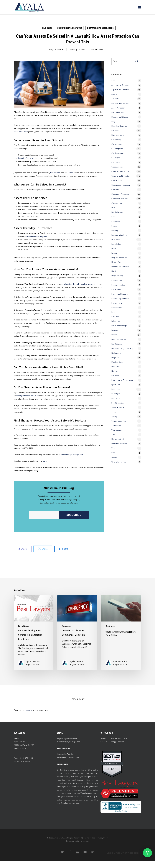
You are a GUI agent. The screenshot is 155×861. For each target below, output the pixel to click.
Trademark (116, 425)
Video (113, 448)
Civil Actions (116, 144)
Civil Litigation (117, 148)
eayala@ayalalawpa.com (67, 738)
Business (47, 27)
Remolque (115, 393)
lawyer (114, 334)
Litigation (115, 357)
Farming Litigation (119, 235)
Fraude (114, 253)
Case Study (116, 139)
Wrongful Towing (118, 462)
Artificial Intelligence (120, 103)
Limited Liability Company (122, 348)
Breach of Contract (119, 126)
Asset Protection (118, 108)
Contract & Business (120, 198)
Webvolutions (83, 841)
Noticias (114, 371)
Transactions (116, 430)
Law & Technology (119, 325)
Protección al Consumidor (122, 380)
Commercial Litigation (100, 27)
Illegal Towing (117, 275)
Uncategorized (117, 439)
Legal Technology (118, 339)
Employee (115, 221)
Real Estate (116, 389)
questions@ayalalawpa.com (69, 741)
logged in (28, 710)
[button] (139, 7)
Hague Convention (119, 257)
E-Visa (114, 216)
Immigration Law (118, 285)
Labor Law (115, 321)
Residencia (115, 398)
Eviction (114, 226)
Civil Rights (115, 157)
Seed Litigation (117, 403)
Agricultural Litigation (120, 89)
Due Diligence (117, 212)
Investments (116, 307)
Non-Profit (115, 366)
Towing (114, 416)
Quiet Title (115, 384)
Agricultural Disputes (120, 85)
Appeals (114, 94)
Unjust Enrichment (119, 443)
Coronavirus (116, 203)
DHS (113, 207)
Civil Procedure (117, 153)
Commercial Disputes (69, 27)
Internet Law (116, 303)
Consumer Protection (120, 194)
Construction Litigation (120, 185)
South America (117, 407)
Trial (113, 434)
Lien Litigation (117, 344)
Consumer (115, 189)
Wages (114, 457)
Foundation (116, 244)
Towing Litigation (118, 421)
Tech (113, 412)
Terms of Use (89, 837)
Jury (113, 312)
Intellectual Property (119, 294)
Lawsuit (114, 330)
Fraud (113, 248)
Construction (116, 180)
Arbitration (115, 98)
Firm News (115, 239)
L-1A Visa (115, 316)
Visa (113, 452)
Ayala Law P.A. (57, 49)
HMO (113, 271)
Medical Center (117, 362)
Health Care (116, 262)
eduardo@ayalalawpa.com (72, 454)
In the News (116, 289)
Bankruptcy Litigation (120, 117)
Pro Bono (115, 375)
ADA (113, 80)
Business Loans (117, 135)
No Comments (97, 49)
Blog (113, 121)
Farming (114, 230)
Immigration (116, 280)
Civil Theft (115, 162)
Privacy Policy (102, 837)
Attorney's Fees (117, 112)
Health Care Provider (120, 266)
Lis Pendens (116, 353)
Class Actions (117, 167)
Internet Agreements (120, 298)
